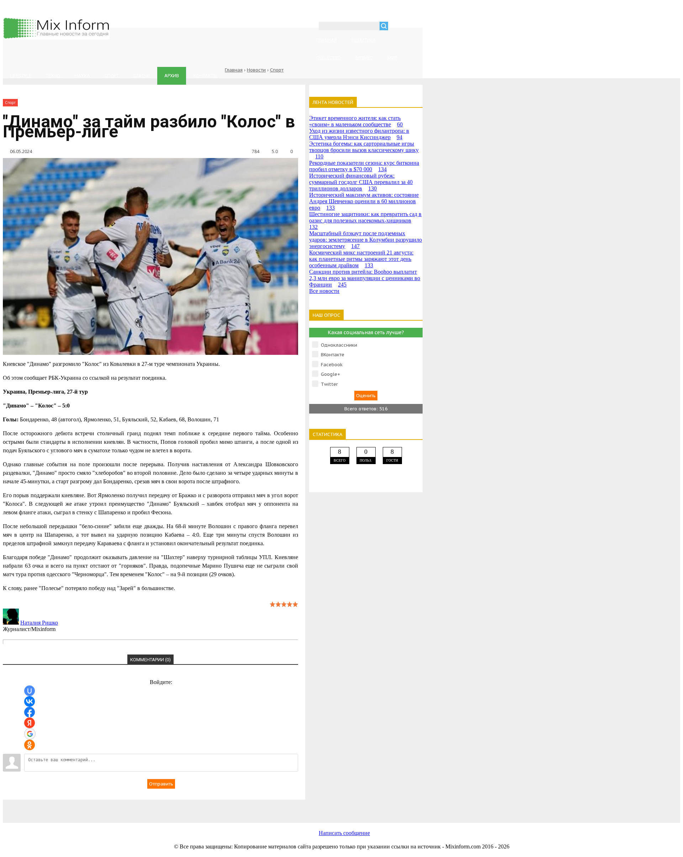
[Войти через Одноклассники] (29, 745)
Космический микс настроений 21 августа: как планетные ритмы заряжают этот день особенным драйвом (361, 258)
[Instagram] (269, 807)
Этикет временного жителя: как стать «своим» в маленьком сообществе (356, 121)
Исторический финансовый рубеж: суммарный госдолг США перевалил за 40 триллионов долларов (361, 182)
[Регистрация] (414, 27)
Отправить (161, 784)
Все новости (324, 291)
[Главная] (56, 38)
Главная (234, 70)
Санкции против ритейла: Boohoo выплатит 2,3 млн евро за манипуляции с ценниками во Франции (364, 278)
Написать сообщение (344, 833)
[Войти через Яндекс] (29, 722)
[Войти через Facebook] (29, 712)
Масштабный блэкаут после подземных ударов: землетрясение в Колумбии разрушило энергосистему (365, 239)
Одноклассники (339, 345)
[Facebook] (156, 807)
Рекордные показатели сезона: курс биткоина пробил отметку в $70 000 (364, 166)
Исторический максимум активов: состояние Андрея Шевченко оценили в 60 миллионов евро (364, 201)
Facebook (332, 365)
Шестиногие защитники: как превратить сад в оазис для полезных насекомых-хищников (365, 220)
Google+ (330, 374)
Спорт (277, 70)
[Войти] (397, 27)
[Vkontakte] (99, 807)
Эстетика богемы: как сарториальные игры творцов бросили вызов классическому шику (364, 150)
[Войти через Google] (30, 734)
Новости (256, 70)
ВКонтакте (332, 355)
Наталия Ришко (39, 623)
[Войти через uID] (29, 690)
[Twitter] (212, 807)
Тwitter (329, 384)
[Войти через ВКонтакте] (29, 701)
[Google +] (326, 807)
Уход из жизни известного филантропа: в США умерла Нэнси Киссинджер (359, 134)
